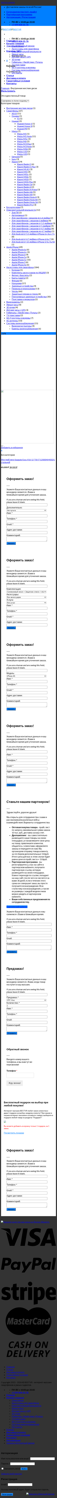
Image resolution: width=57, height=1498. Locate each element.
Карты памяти (18, 278)
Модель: (10, 673)
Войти (24, 1469)
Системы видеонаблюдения (25, 70)
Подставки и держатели (23, 299)
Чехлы (15, 291)
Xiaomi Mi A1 (23, 169)
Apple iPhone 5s (19, 257)
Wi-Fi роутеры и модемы (24, 67)
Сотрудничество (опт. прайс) (21, 12)
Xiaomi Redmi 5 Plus (26, 166)
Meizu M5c (22, 139)
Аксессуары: (12, 594)
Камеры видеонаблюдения (25, 328)
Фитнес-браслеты (20, 275)
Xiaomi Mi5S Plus (25, 182)
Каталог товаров (15, 43)
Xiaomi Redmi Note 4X (27, 199)
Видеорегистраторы (22, 326)
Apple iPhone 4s (19, 264)
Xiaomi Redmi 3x (24, 184)
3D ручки (16, 59)
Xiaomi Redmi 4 (24, 187)
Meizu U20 (22, 154)
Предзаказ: (12, 997)
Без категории (13, 207)
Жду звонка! (15, 1083)
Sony (14, 159)
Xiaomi (15, 161)
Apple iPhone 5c (19, 259)
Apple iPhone (12, 247)
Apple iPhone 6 (18, 254)
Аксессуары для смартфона (25, 48)
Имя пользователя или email (15, 1458)
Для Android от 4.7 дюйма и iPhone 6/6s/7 (31, 239)
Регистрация (7, 1494)
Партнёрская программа (19, 14)
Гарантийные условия (18, 81)
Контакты (11, 83)
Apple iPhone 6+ (19, 252)
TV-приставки (18, 64)
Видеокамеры (13, 302)
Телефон (11, 1070)
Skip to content (8, 2)
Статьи (10, 75)
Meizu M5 (22, 133)
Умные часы (18, 54)
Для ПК (15, 212)
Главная (10, 40)
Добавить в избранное (12, 447)
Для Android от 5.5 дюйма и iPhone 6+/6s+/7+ (33, 234)
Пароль (5, 1463)
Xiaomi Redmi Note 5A (27, 202)
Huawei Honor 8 (24, 126)
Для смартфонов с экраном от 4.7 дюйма (31, 228)
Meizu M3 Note (24, 146)
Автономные (18, 215)
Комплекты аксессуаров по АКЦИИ (29, 272)
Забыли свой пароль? (11, 1473)
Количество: (13, 1003)
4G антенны (12, 320)
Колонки (16, 270)
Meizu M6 (22, 141)
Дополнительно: (14, 507)
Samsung (16, 156)
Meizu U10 (22, 151)
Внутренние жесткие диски (19, 108)
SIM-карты (17, 72)
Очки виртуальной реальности (26, 51)
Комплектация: (13, 589)
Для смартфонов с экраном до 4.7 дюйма (31, 231)
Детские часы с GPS (21, 56)
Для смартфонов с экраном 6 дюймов (30, 220)
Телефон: (11, 518)
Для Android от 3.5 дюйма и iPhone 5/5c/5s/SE (33, 242)
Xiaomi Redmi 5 (24, 164)
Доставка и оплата (16, 78)
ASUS (14, 113)
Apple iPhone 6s (19, 249)
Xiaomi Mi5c (23, 174)
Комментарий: (13, 535)
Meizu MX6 (22, 149)
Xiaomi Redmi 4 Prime (27, 189)
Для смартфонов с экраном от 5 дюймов (31, 226)
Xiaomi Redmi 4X (24, 194)
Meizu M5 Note (24, 136)
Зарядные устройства (22, 286)
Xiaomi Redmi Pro (25, 204)
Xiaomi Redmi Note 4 (26, 197)
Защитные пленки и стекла (25, 294)
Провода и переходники (23, 288)
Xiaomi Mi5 (22, 171)
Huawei (15, 121)
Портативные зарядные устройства (29, 296)
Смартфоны (18, 46)
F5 (18, 118)
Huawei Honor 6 (24, 123)
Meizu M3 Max (24, 144)
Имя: (9, 513)
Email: (9, 524)
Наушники (17, 283)
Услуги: (10, 600)
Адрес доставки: (14, 529)
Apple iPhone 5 (18, 262)
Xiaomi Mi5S (23, 179)
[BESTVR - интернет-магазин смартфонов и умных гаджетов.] (11, 29)
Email (4, 1484)
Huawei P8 (22, 128)
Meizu (14, 131)
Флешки (15, 280)
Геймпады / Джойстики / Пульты (27, 62)
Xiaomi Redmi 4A (25, 192)
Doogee (15, 116)
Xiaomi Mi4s (22, 177)
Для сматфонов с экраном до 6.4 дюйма (31, 218)
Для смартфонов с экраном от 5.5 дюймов (32, 223)
